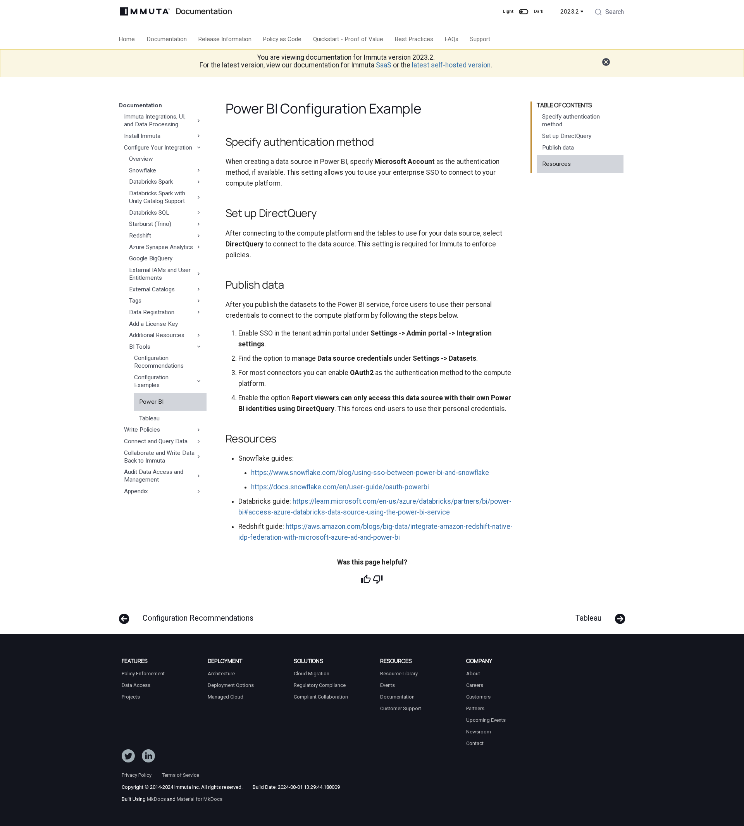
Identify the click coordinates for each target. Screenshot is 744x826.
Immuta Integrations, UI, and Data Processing (155, 120)
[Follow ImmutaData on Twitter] (128, 757)
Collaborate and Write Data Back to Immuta (159, 456)
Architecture (221, 673)
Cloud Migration (311, 673)
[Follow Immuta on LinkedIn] (148, 757)
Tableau (149, 418)
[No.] (378, 579)
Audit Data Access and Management (153, 475)
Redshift (140, 235)
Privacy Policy (137, 775)
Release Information (224, 39)
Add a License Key (153, 323)
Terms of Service (180, 775)
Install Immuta (142, 136)
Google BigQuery (150, 258)
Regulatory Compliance (320, 685)
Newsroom (478, 732)
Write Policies (142, 429)
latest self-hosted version (451, 65)
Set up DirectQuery (566, 136)
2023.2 (569, 11)
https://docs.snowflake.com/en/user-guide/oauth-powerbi (340, 487)
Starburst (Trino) (150, 223)
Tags (135, 300)
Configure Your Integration (158, 147)
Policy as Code (282, 39)
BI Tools (139, 346)
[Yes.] (366, 579)
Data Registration (151, 312)
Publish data (558, 147)
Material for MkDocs (199, 799)
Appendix (136, 491)
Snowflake (142, 170)
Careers (474, 685)
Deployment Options (231, 685)
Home (127, 39)
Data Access (136, 685)
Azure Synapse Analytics (161, 247)
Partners (475, 708)
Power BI (151, 401)
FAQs (452, 39)
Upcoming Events (486, 720)
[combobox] (609, 12)
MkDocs (156, 799)
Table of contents (564, 105)
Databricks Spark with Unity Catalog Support (157, 197)
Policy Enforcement (143, 673)
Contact (475, 743)
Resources (556, 163)
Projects (131, 697)
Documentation (166, 39)
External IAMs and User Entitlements (160, 274)
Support (480, 39)
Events (387, 685)
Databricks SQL (149, 212)
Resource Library (399, 673)
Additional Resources (156, 335)
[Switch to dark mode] (523, 11)
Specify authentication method (571, 120)
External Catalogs (152, 289)
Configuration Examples (151, 381)
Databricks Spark (151, 181)
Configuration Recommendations (159, 361)
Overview (141, 158)
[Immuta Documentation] (144, 11)
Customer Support (400, 708)
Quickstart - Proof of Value (348, 39)
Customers (478, 697)
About (473, 673)
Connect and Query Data (156, 441)
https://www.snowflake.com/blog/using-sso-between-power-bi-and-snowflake (370, 473)
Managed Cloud (225, 697)
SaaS (383, 65)
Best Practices (413, 39)
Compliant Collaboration (321, 697)
